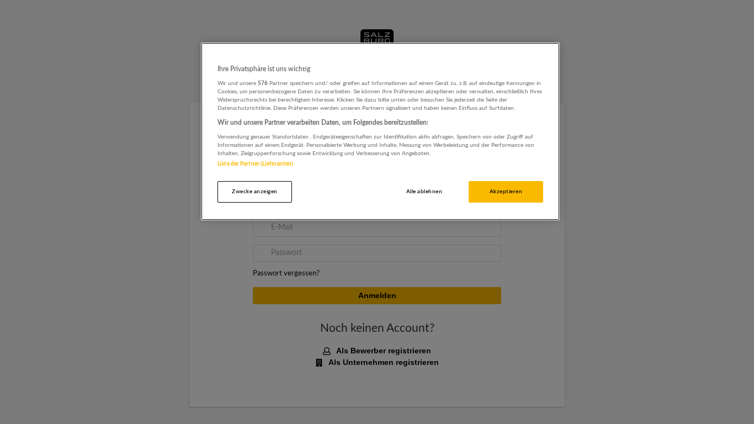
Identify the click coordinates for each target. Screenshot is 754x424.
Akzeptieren (506, 191)
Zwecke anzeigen (254, 191)
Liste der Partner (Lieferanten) (255, 164)
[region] (380, 132)
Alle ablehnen (424, 191)
